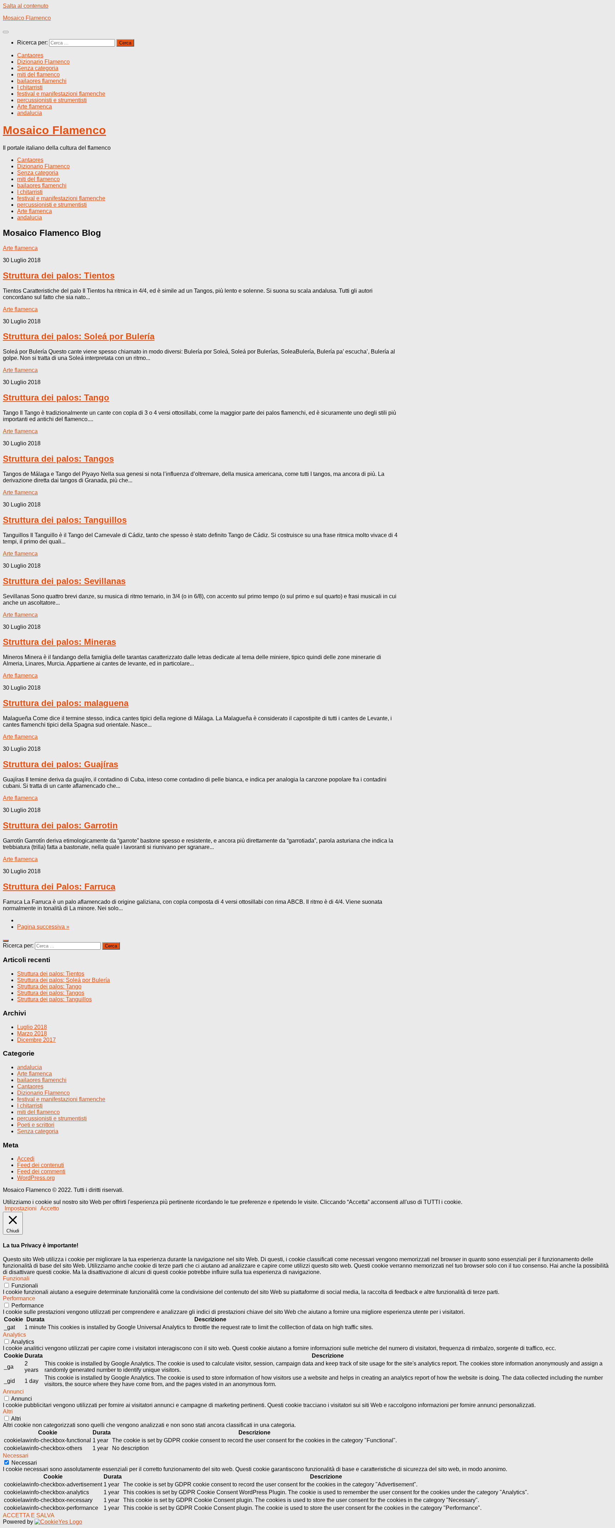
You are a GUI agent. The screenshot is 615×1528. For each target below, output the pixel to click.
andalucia (29, 113)
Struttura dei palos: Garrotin (60, 825)
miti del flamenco (38, 74)
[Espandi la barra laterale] (6, 941)
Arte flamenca (34, 107)
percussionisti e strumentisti (52, 100)
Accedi (26, 1159)
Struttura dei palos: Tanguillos (65, 520)
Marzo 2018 (32, 1033)
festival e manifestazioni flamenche (61, 94)
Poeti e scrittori (35, 1125)
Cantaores (30, 55)
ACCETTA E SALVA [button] (28, 1515)
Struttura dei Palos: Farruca (59, 886)
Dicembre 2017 (36, 1040)
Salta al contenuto (25, 6)
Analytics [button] (14, 1335)
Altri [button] (8, 1411)
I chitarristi (30, 87)
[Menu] (6, 32)
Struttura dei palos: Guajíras (60, 764)
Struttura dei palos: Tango (56, 397)
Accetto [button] (49, 1208)
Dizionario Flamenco (43, 62)
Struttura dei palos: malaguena (65, 703)
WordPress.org (36, 1178)
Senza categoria (37, 68)
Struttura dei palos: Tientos (59, 275)
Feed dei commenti (41, 1171)
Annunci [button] (13, 1392)
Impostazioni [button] (21, 1208)
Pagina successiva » (43, 927)
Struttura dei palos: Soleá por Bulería (78, 336)
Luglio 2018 (32, 1027)
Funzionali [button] (16, 1278)
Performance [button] (19, 1298)
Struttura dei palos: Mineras (59, 642)
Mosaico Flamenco (27, 18)
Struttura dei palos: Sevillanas (64, 581)
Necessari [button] (15, 1456)
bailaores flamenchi (42, 81)
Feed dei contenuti (40, 1165)
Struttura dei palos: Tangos (58, 458)
